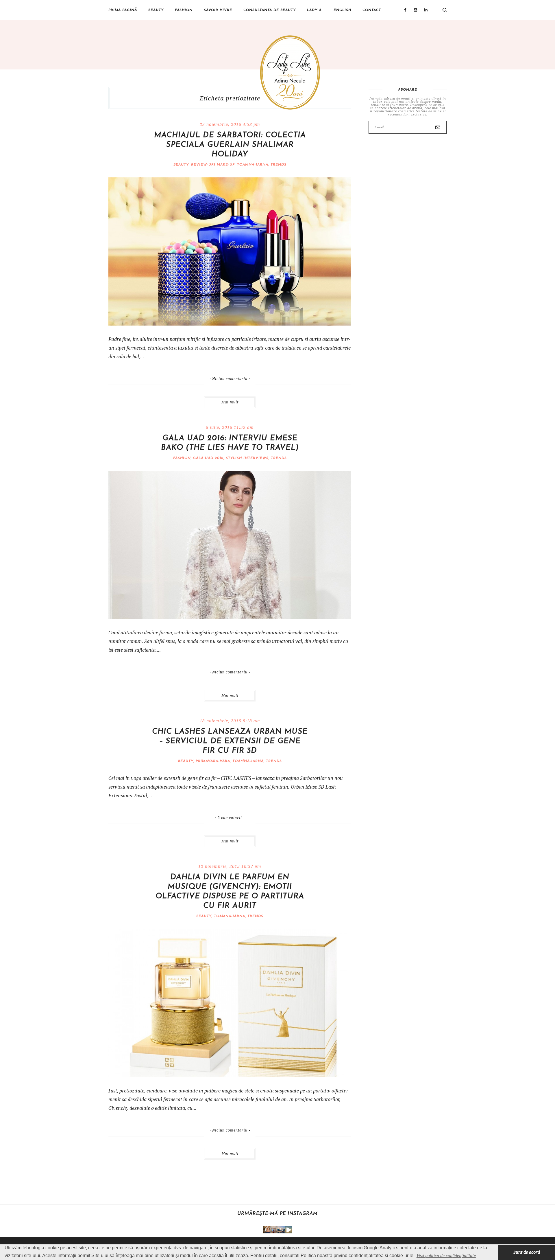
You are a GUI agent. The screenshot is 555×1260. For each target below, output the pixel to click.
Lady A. (314, 10)
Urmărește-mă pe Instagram (277, 1213)
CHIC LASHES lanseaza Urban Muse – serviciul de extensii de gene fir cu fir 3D (230, 741)
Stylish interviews (247, 458)
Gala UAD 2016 (208, 458)
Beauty (156, 10)
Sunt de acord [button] (526, 1252)
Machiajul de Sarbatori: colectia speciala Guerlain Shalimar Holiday (230, 144)
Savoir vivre (218, 10)
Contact (371, 10)
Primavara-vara (213, 761)
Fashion (184, 10)
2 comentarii (230, 818)
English (342, 10)
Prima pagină (122, 10)
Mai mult (229, 402)
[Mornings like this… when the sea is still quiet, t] (288, 1229)
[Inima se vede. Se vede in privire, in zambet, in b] (274, 1229)
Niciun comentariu (229, 379)
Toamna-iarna (252, 164)
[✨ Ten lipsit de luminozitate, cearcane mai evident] (266, 1229)
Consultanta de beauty (269, 10)
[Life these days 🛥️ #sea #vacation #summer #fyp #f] (281, 1229)
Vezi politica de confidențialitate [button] (446, 1255)
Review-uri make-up (213, 164)
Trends (278, 164)
